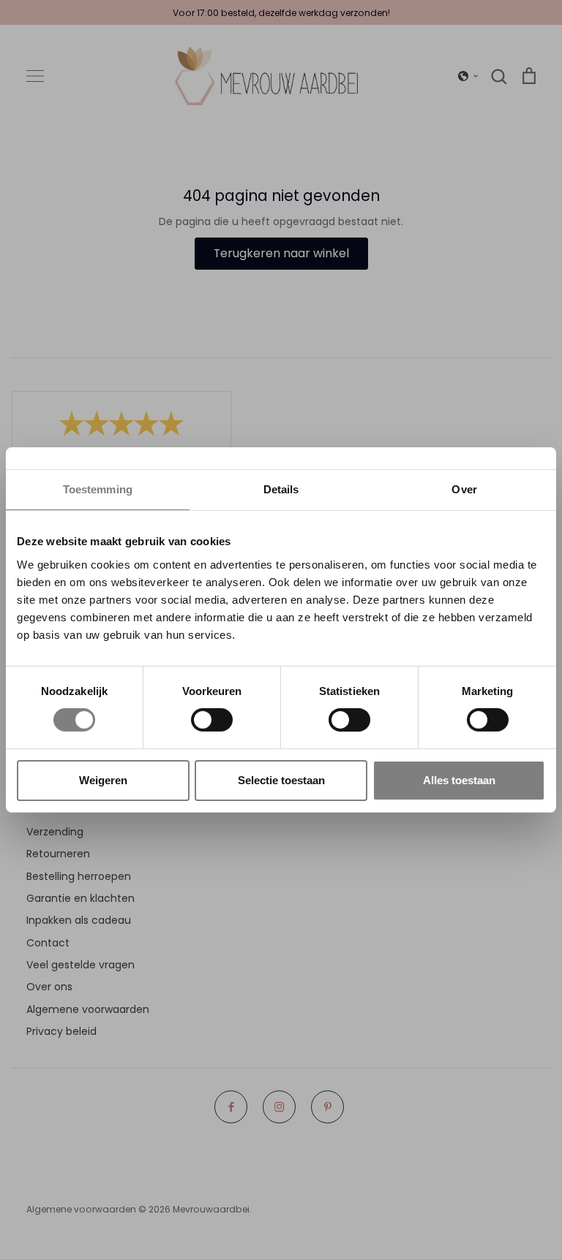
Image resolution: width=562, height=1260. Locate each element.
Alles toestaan (459, 780)
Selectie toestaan (281, 780)
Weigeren (103, 780)
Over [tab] (464, 489)
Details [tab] (281, 489)
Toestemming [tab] (97, 489)
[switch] (212, 720)
